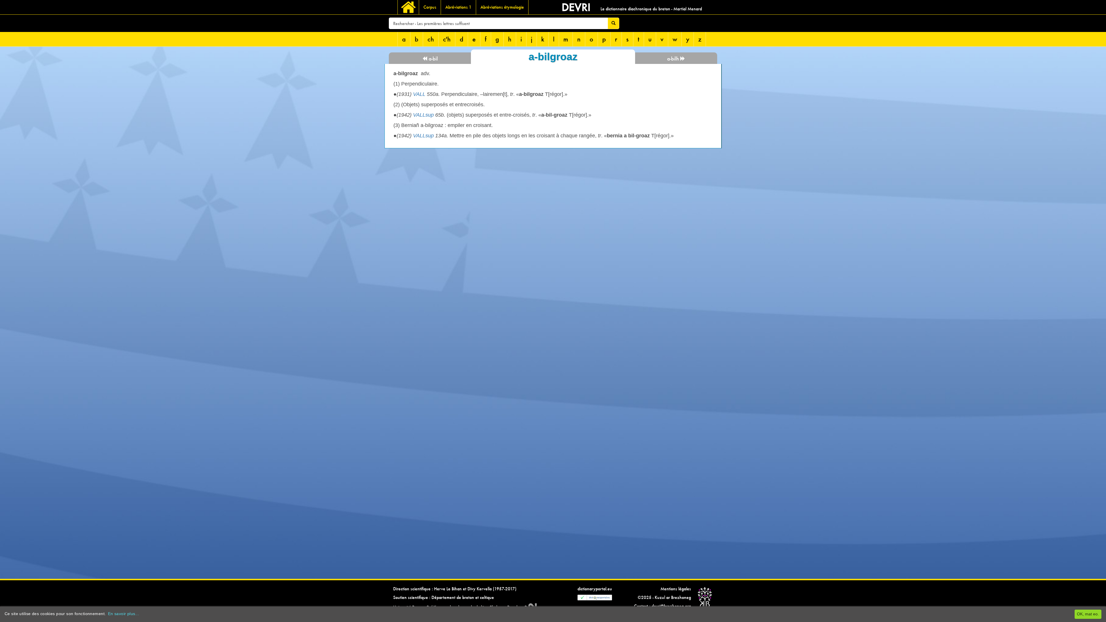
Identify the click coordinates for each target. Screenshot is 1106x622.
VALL (419, 94)
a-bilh (673, 59)
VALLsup (423, 115)
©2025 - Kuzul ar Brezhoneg (664, 597)
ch (430, 39)
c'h (447, 39)
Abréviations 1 (458, 7)
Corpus (429, 7)
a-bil (432, 59)
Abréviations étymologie (502, 7)
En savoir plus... (123, 613)
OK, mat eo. (1088, 614)
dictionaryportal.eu (594, 588)
